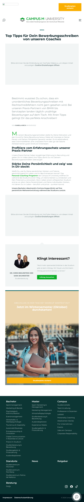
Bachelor (11, 401)
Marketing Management (42, 410)
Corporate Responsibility (67, 433)
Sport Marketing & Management (39, 406)
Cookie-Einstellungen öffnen (47, 65)
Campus (62, 401)
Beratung (11, 483)
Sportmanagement (14, 405)
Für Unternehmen (64, 424)
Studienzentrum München (13, 466)
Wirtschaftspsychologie (41, 413)
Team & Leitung (63, 408)
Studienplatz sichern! (42, 380)
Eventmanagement (14, 416)
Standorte (11, 461)
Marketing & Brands (14, 408)
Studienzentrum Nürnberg (13, 471)
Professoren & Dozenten (67, 411)
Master (35, 401)
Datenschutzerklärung (23, 498)
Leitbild (60, 414)
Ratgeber (62, 461)
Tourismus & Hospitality (15, 425)
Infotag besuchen (46, 277)
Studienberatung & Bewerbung (14, 446)
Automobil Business (14, 428)
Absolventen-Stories (65, 421)
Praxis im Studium (13, 442)
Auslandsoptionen (13, 455)
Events (60, 427)
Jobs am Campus (64, 430)
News (35, 461)
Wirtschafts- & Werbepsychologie (13, 421)
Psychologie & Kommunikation (13, 412)
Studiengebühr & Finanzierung (13, 451)
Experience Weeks (39, 425)
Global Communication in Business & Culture (15, 438)
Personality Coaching (66, 418)
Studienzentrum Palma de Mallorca (15, 476)
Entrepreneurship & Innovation (14, 432)
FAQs (8, 486)
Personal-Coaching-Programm (25, 176)
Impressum (7, 498)
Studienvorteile (63, 405)
